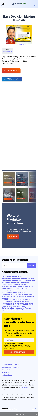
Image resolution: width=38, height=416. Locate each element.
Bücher (24, 279)
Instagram (32, 288)
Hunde (15, 288)
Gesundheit (7, 288)
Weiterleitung (7, 375)
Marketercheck (12, 409)
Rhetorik (4, 306)
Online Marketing (9, 301)
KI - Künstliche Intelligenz (11, 292)
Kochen (23, 292)
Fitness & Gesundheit (7, 286)
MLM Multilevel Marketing (18, 296)
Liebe (15, 294)
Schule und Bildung (11, 306)
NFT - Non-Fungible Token (17, 299)
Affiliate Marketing (10, 276)
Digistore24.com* (21, 44)
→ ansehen (13, 236)
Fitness (23, 284)
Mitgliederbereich (6, 296)
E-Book (21, 280)
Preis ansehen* (7, 51)
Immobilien (25, 288)
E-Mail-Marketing (29, 280)
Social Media (21, 306)
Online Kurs (27, 299)
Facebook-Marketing (7, 284)
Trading (28, 308)
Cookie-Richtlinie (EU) (10, 364)
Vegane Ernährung (6, 310)
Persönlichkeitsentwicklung (18, 303)
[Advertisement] (19, 107)
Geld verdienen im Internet (23, 286)
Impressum (6, 370)
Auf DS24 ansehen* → (12, 79)
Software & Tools (8, 308)
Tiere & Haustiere (20, 308)
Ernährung (6, 283)
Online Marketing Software (22, 301)
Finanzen (17, 284)
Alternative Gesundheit (11, 279)
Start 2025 (6, 372)
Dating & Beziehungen (10, 281)
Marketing (20, 294)
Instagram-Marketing (7, 290)
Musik (5, 298)
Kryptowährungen (7, 294)
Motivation (30, 296)
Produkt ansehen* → (11, 71)
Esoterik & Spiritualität (20, 283)
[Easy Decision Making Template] (19, 34)
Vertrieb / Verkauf (17, 310)
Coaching (31, 279)
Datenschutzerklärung (9, 345)
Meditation (28, 294)
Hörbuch (19, 288)
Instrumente (16, 290)
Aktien (21, 276)
